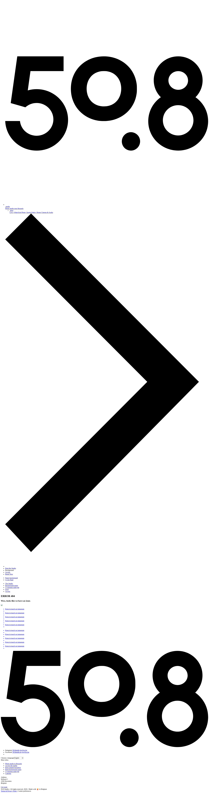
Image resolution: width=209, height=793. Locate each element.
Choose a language (7, 758)
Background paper (11, 585)
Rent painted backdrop (13, 768)
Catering (8, 773)
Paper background (11, 578)
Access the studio (11, 766)
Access (7, 591)
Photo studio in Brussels (13, 764)
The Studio (9, 584)
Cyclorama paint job (12, 587)
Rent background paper (13, 770)
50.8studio (16, 750)
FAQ (7, 589)
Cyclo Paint (9, 580)
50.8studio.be (17, 752)
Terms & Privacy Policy (9, 791)
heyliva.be (23, 750)
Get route (4, 787)
